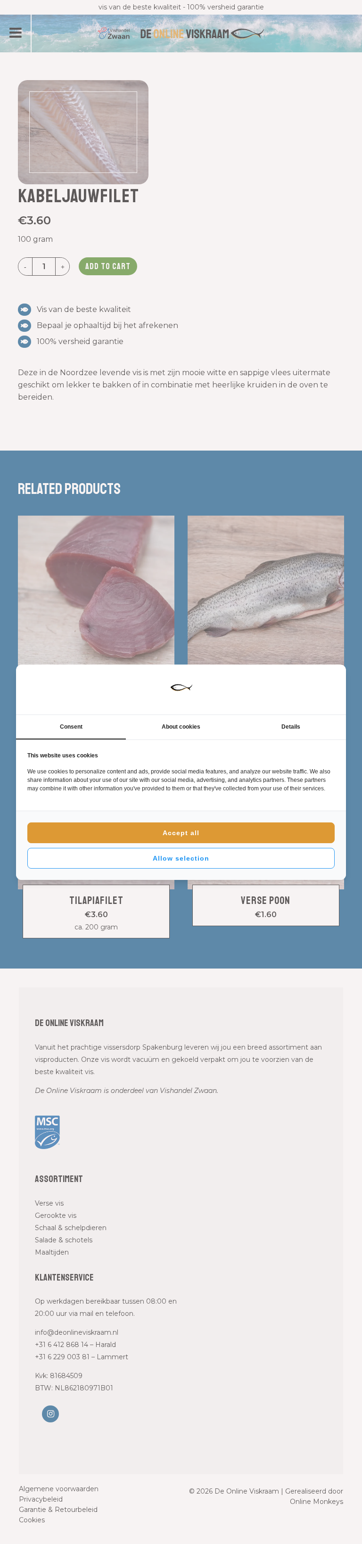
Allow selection (181, 858)
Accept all (181, 833)
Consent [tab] (71, 726)
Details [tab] (290, 726)
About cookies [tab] (181, 726)
